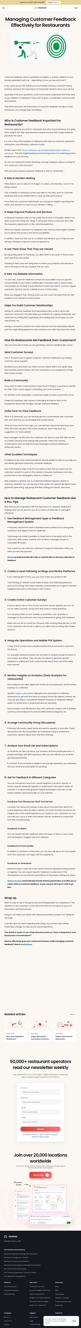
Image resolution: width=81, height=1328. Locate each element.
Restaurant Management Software (16, 1258)
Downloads (59, 1305)
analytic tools (21, 693)
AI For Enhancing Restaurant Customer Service (20, 1273)
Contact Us (8, 1321)
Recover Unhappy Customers (40, 1290)
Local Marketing (9, 1294)
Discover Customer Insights (39, 1301)
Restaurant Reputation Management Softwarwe (20, 1254)
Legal (31, 1321)
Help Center (34, 1317)
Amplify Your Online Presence (40, 1298)
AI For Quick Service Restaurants (15, 1269)
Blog (56, 1290)
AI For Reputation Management (14, 1276)
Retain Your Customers (38, 1305)
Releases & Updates (62, 1298)
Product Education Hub (63, 1302)
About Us (7, 1317)
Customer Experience (11, 1290)
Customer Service (10, 1287)
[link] (40, 2)
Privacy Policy (44, 1137)
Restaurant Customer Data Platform (16, 1261)
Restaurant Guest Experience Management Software (22, 1265)
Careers (6, 1325)
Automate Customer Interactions (37, 1288)
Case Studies (59, 1294)
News (57, 1287)
